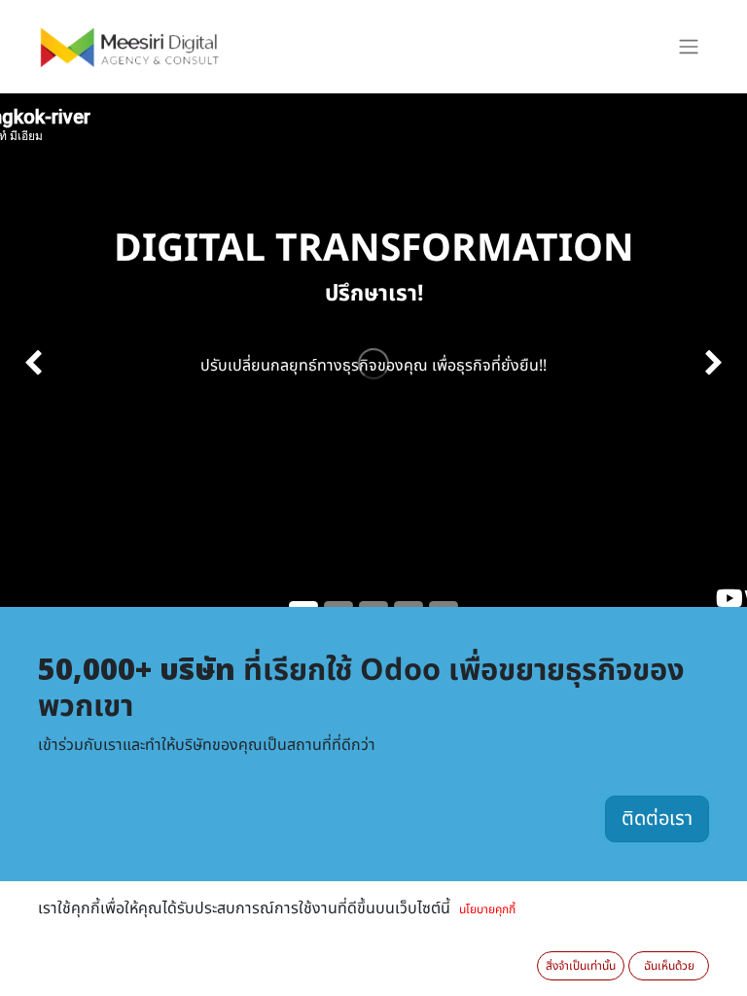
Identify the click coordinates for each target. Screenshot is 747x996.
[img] (29, 363)
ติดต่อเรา (657, 819)
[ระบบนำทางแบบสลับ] (688, 47)
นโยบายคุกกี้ (487, 909)
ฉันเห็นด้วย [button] (669, 966)
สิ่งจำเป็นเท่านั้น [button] (581, 966)
